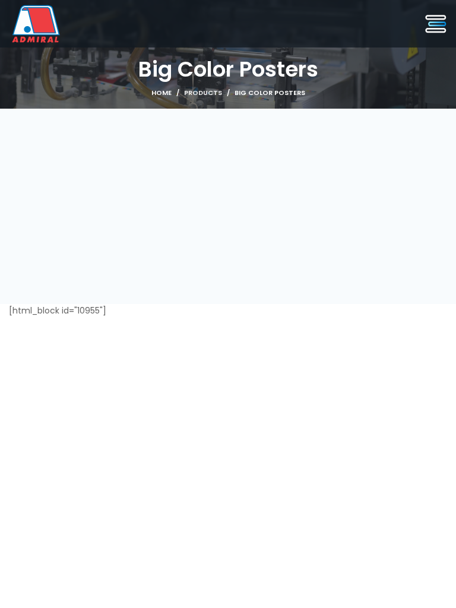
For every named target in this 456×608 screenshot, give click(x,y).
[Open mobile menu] (436, 24)
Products (203, 92)
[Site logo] (36, 23)
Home (161, 92)
